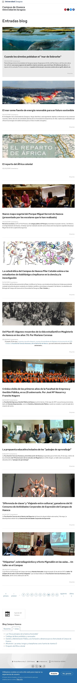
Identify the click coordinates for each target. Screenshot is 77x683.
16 (57, 595)
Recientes (7, 629)
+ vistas (16, 629)
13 (44, 595)
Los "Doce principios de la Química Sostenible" (22, 634)
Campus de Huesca (13, 7)
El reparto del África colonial (17, 164)
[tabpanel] (38, 640)
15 (53, 595)
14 (48, 595)
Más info (20, 679)
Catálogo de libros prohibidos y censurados (20, 636)
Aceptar (54, 673)
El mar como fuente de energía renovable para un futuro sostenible (38, 110)
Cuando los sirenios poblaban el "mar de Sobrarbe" (32, 56)
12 (40, 595)
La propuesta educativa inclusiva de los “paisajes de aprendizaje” (36, 449)
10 (32, 595)
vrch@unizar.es (43, 661)
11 (36, 595)
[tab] (7, 629)
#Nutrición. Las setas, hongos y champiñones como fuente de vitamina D (31, 644)
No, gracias (67, 673)
